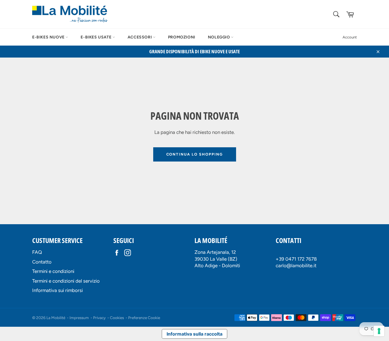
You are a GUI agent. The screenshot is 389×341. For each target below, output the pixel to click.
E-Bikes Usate (96, 37)
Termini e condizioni (53, 271)
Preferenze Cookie (144, 317)
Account (350, 37)
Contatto (42, 262)
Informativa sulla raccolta (194, 334)
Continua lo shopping (194, 154)
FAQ (37, 252)
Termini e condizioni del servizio (66, 281)
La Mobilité (55, 317)
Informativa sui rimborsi (57, 290)
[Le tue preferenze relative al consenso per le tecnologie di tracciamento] (379, 331)
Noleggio (219, 37)
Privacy (99, 317)
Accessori (140, 37)
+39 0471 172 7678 (296, 259)
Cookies (117, 317)
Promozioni (181, 37)
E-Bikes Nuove (48, 37)
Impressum (79, 317)
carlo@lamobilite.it (296, 265)
